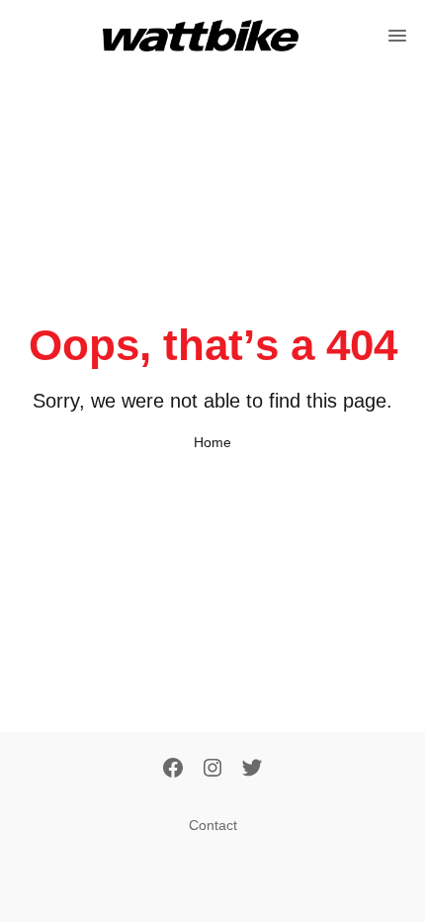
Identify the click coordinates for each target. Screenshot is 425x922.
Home (212, 442)
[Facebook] (173, 770)
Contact (213, 825)
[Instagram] (212, 770)
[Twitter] (252, 770)
